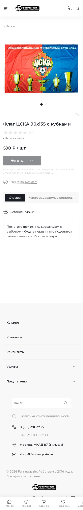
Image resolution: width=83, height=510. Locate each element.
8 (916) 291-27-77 (32, 427)
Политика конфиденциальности (45, 416)
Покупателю (16, 381)
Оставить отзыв (22, 212)
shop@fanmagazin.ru (36, 454)
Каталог (13, 322)
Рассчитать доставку (23, 181)
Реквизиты (15, 352)
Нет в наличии (22, 160)
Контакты (14, 337)
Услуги (12, 367)
